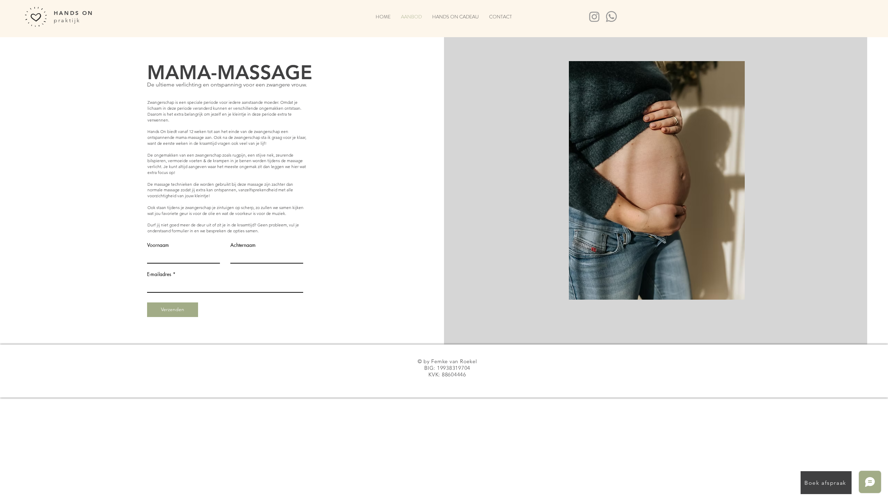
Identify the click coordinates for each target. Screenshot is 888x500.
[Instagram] (594, 16)
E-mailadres (159, 274)
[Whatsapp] (611, 16)
